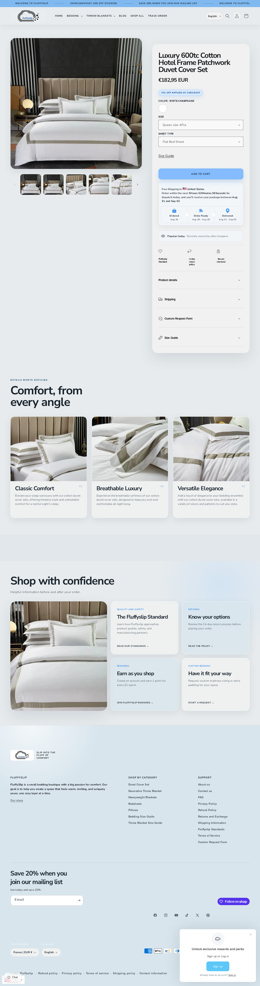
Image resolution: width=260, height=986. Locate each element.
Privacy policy (72, 973)
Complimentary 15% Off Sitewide (71, 3)
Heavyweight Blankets (142, 797)
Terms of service (97, 973)
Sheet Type (166, 133)
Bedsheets (135, 804)
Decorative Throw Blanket (145, 791)
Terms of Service (209, 835)
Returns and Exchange (213, 816)
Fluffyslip (26, 973)
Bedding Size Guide (141, 816)
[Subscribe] (78, 900)
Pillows (133, 810)
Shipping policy (124, 973)
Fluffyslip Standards (211, 829)
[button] (74, 15)
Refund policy (47, 973)
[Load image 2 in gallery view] (53, 184)
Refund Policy (207, 810)
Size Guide (166, 156)
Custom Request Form (212, 842)
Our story (16, 800)
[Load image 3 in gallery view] (76, 184)
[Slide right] (137, 184)
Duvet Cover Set (138, 784)
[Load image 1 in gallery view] (30, 184)
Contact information (153, 973)
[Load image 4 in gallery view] (99, 184)
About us (204, 784)
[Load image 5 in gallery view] (121, 184)
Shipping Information (212, 823)
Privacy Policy (207, 804)
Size (161, 116)
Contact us (205, 791)
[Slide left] (14, 184)
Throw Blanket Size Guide (145, 823)
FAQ (201, 797)
